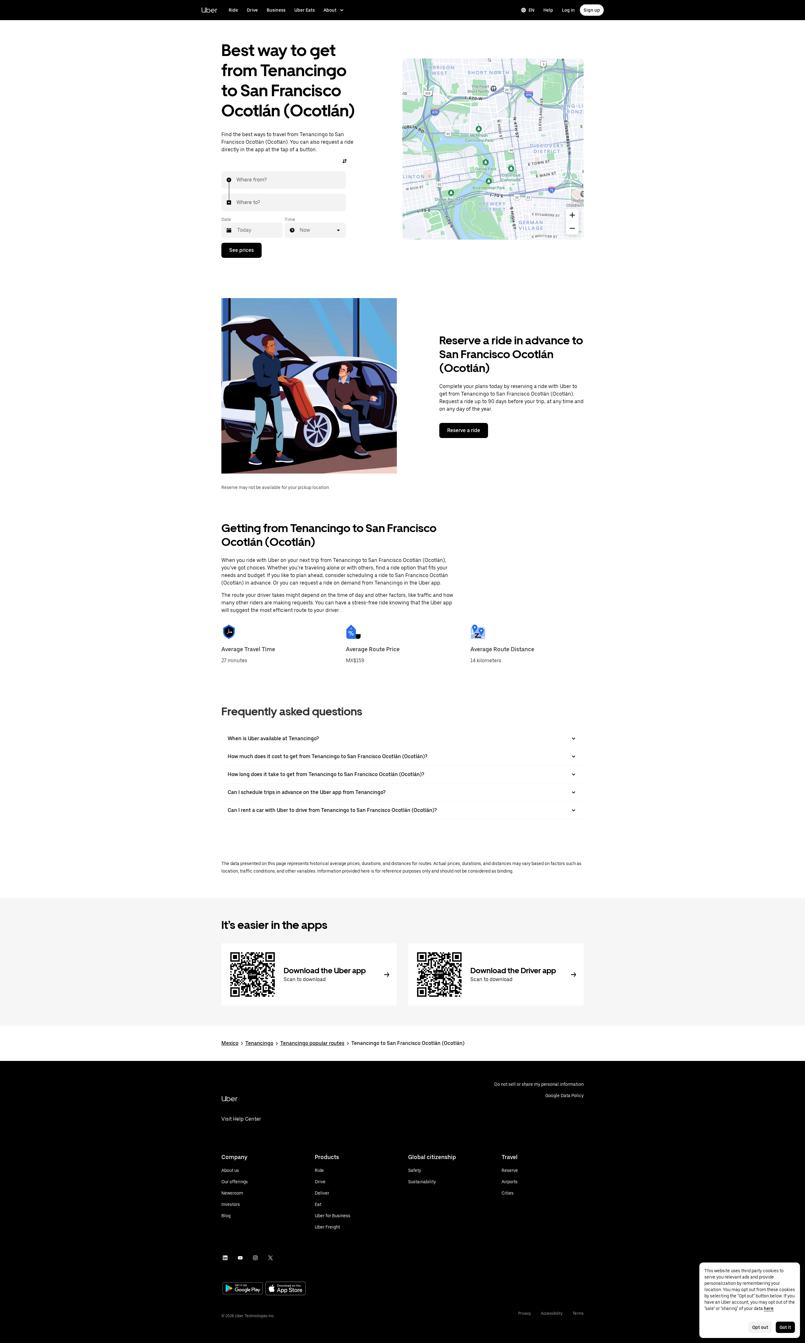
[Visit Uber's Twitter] (270, 1257)
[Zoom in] (572, 215)
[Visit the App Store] (285, 1289)
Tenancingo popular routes (312, 1043)
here (769, 1308)
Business (276, 10)
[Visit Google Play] (243, 1289)
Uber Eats (304, 10)
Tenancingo (259, 1043)
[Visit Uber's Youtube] (240, 1257)
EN (532, 10)
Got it (785, 1327)
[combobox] (236, 180)
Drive (252, 10)
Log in (568, 10)
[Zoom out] (572, 228)
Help (548, 10)
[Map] (493, 149)
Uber (209, 9)
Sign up (592, 10)
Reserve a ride (463, 430)
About (330, 10)
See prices (241, 250)
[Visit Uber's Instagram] (255, 1257)
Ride (233, 10)
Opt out (760, 1327)
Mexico (229, 1043)
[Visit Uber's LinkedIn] (225, 1257)
